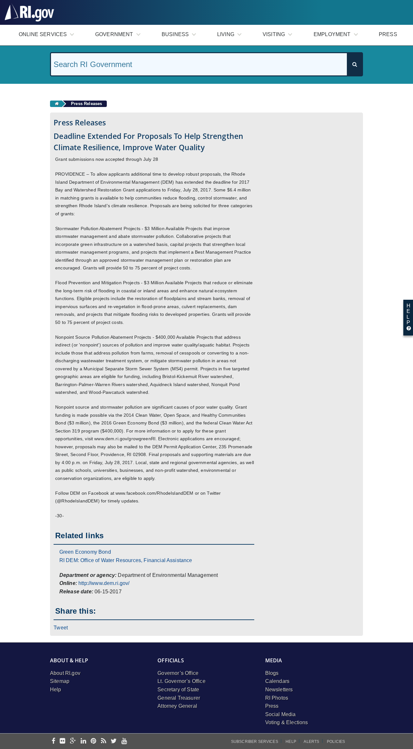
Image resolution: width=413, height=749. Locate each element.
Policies (336, 741)
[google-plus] (73, 741)
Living (225, 34)
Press (388, 34)
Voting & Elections (286, 722)
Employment (332, 34)
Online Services (43, 34)
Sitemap (59, 681)
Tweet (61, 627)
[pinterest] (93, 741)
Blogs (272, 673)
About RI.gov (65, 673)
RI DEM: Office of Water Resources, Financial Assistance (125, 560)
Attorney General (177, 706)
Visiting (274, 34)
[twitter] (114, 741)
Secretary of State (178, 689)
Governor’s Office (177, 673)
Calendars (277, 681)
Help (55, 689)
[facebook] (53, 741)
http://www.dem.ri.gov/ (104, 583)
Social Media (280, 714)
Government (114, 34)
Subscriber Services (254, 741)
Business (175, 34)
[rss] (103, 741)
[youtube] (124, 741)
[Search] (354, 64)
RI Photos (276, 698)
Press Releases (86, 103)
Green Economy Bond (85, 552)
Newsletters (279, 689)
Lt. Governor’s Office (181, 681)
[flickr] (62, 741)
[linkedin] (83, 741)
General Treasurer (178, 698)
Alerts (311, 741)
